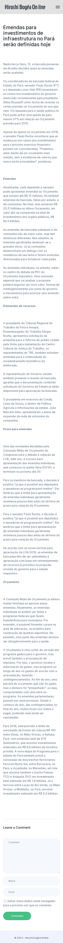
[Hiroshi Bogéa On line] (25, 6)
